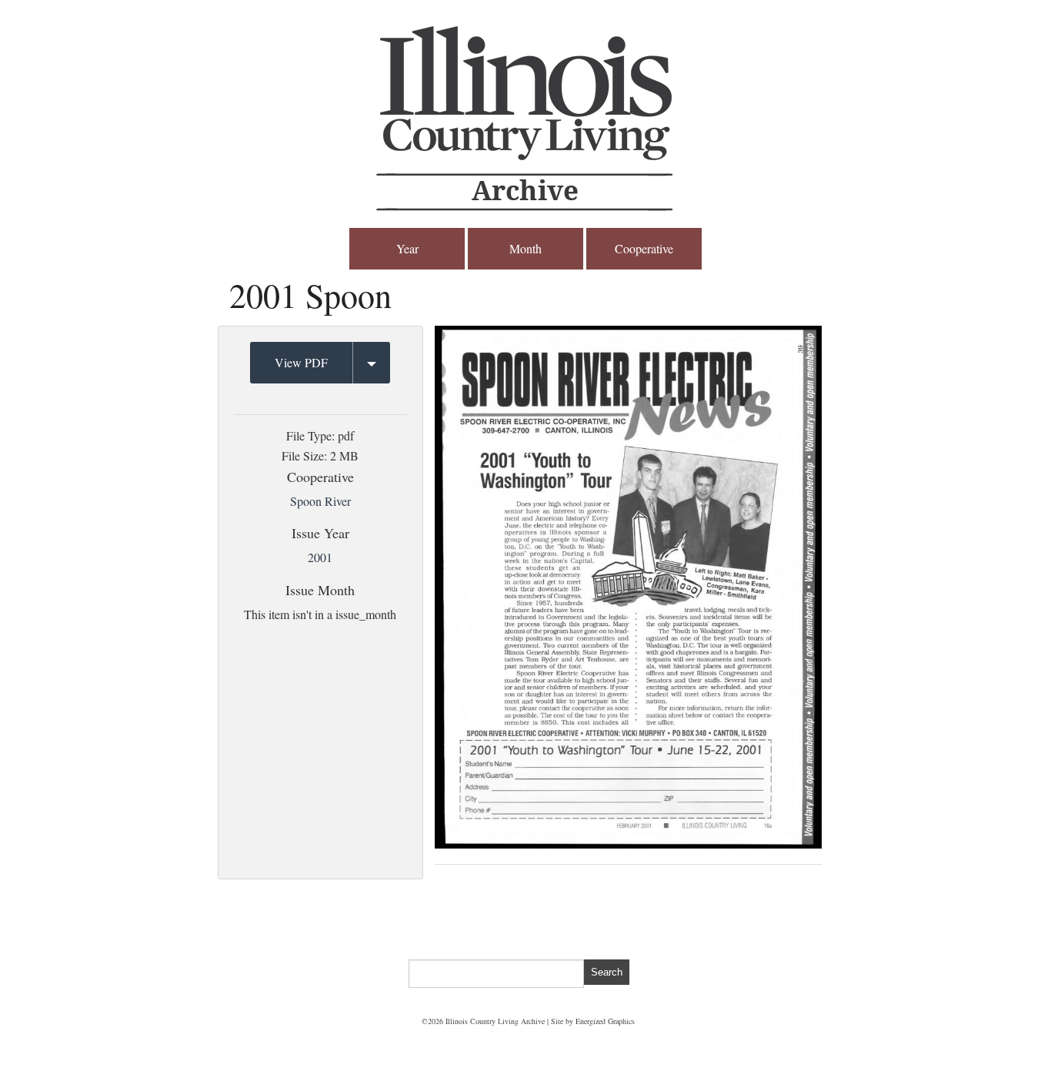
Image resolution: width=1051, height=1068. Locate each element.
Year (407, 248)
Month (525, 248)
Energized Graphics (605, 1021)
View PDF (301, 362)
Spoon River (320, 501)
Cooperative (644, 248)
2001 (320, 557)
